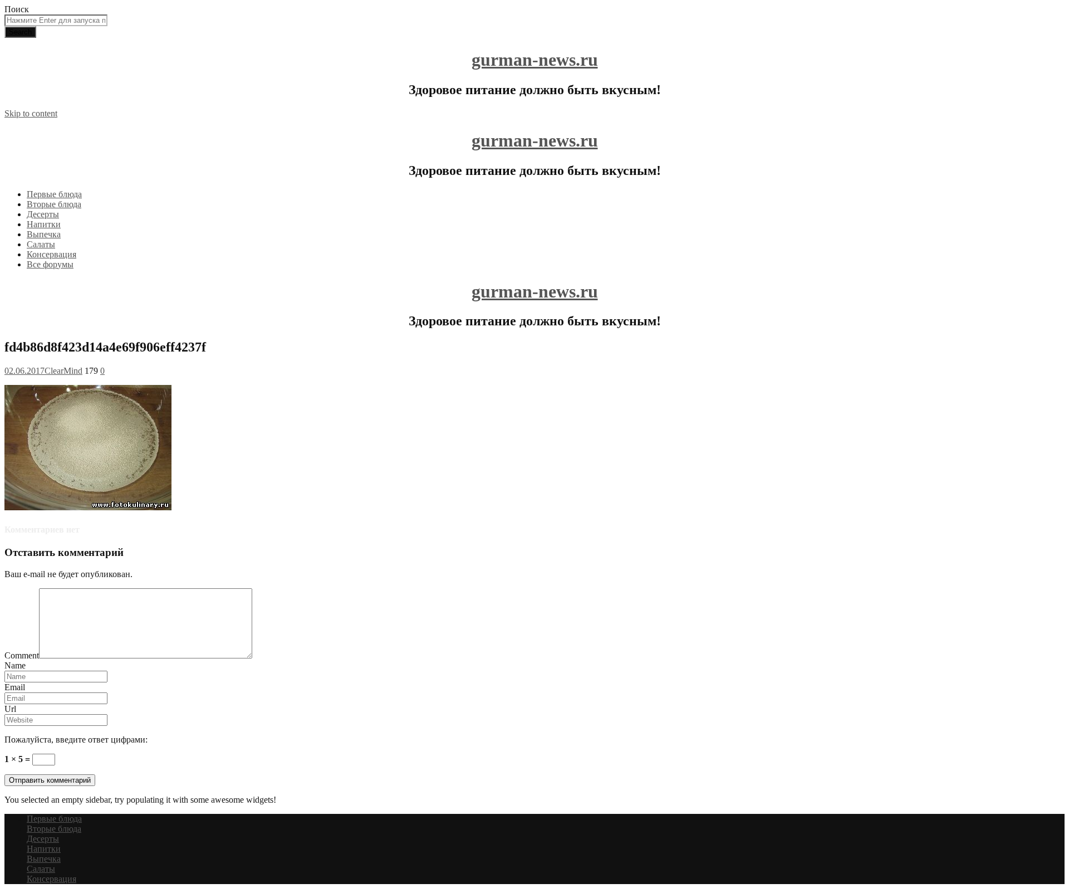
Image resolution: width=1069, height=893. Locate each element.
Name (15, 665)
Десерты (43, 214)
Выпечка (44, 234)
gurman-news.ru (535, 60)
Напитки (44, 224)
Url (10, 709)
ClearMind (63, 370)
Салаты (41, 244)
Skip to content (30, 113)
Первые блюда (54, 194)
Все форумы (50, 264)
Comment (21, 655)
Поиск (16, 9)
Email (14, 687)
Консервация (51, 254)
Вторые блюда (54, 204)
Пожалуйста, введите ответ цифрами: (76, 739)
